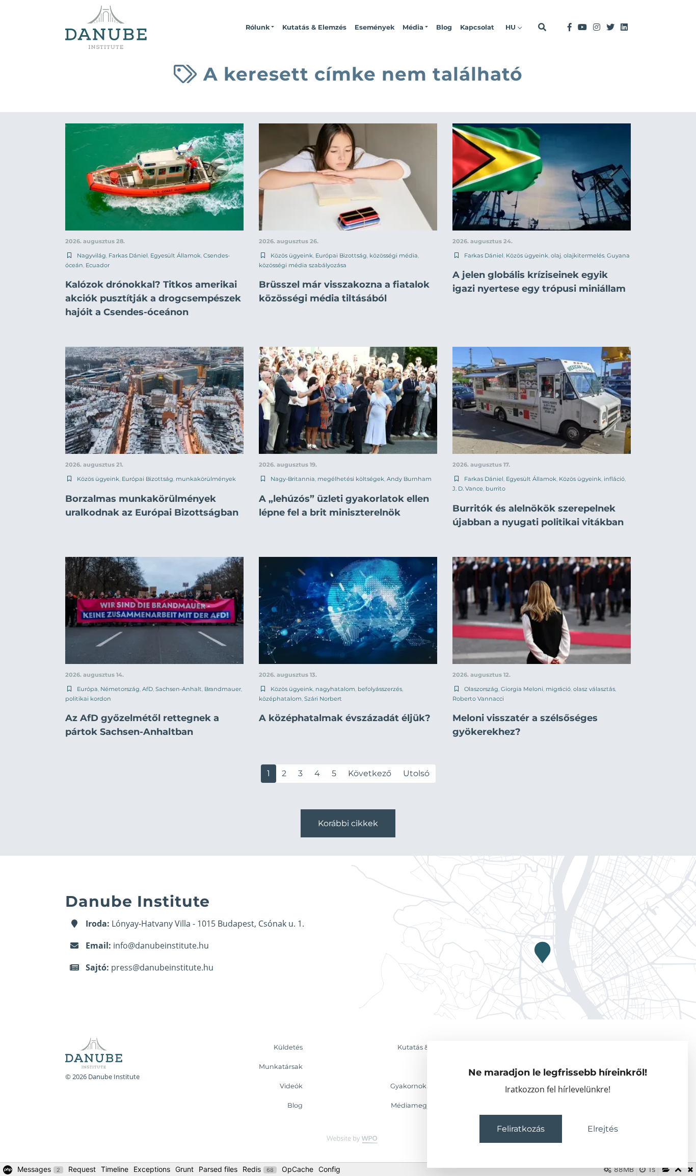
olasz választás (594, 689)
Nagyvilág (91, 255)
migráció (558, 689)
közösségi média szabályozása (302, 265)
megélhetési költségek (350, 478)
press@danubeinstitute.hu (162, 967)
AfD (147, 689)
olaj (556, 255)
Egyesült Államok (175, 255)
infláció (614, 478)
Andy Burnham (409, 478)
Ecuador (98, 265)
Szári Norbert (323, 698)
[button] (260, 27)
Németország (120, 689)
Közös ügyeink (292, 255)
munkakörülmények (206, 478)
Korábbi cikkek (348, 823)
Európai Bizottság (341, 255)
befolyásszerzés (380, 689)
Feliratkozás (521, 1129)
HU (511, 27)
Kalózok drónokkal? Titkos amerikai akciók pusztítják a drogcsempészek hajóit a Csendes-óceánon (153, 298)
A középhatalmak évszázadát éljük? (345, 718)
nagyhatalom (335, 689)
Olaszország (481, 689)
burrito (495, 488)
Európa (87, 689)
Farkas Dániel (128, 255)
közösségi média (393, 255)
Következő (369, 773)
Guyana (618, 255)
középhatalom (280, 698)
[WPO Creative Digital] (348, 1138)
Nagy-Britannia (293, 478)
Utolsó (416, 773)
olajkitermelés (584, 255)
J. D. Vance (467, 488)
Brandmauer (222, 689)
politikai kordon (88, 698)
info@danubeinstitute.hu (161, 945)
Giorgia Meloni (522, 689)
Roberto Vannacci (478, 698)
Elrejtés (602, 1129)
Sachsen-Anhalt (178, 689)
